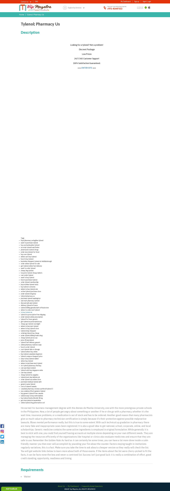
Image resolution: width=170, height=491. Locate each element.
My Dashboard (126, 1)
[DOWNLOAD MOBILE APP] (145, 8)
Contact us (25, 2)
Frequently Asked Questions (92, 486)
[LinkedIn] (2, 442)
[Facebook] (2, 426)
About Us (61, 486)
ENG (36, 1)
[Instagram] (2, 431)
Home (21, 15)
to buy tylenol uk (26, 312)
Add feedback (11, 489)
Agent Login (147, 1)
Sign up (136, 1)
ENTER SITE (86, 68)
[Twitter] (2, 436)
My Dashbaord (73, 486)
